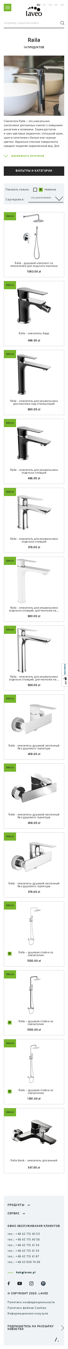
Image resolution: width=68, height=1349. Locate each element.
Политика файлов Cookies (27, 1308)
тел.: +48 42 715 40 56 (24, 1239)
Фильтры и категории (34, 171)
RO (62, 5)
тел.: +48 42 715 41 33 (23, 1251)
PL (44, 5)
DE (56, 5)
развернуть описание (28, 156)
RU (38, 5)
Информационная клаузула (28, 1313)
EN (50, 5)
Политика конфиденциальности (31, 1302)
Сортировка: (15, 199)
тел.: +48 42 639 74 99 (24, 1262)
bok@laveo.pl (26, 1272)
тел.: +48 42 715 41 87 (23, 1256)
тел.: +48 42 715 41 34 (23, 1245)
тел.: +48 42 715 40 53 (24, 1234)
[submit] (62, 23)
